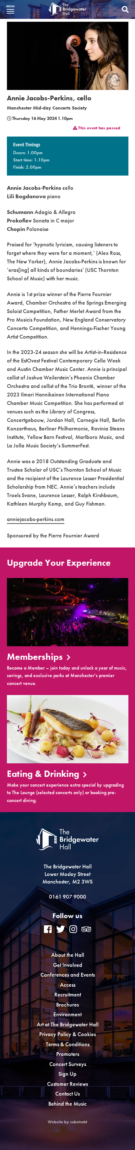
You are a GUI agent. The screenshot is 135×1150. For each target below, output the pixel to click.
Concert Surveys (67, 1064)
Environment (67, 1014)
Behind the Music (67, 1103)
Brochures (67, 1004)
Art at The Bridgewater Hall (68, 1024)
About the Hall (67, 954)
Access (67, 984)
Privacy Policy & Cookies (67, 1034)
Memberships (36, 657)
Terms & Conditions (67, 1044)
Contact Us (67, 1093)
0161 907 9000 (67, 896)
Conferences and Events (67, 974)
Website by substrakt (67, 1122)
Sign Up (67, 1073)
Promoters (67, 1053)
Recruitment (67, 994)
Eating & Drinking (44, 774)
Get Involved (67, 964)
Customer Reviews (67, 1083)
